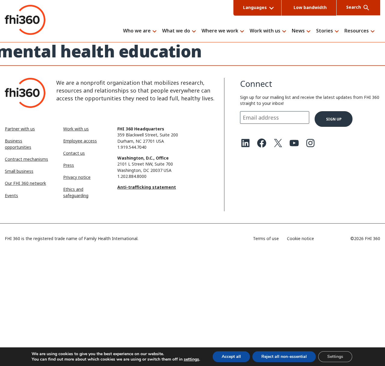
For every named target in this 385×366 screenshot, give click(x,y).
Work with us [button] (265, 31)
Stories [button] (324, 31)
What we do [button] (176, 31)
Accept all (231, 356)
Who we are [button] (137, 31)
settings (191, 359)
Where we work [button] (220, 31)
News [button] (298, 31)
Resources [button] (356, 31)
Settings (335, 356)
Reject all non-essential (284, 356)
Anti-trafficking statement (146, 187)
